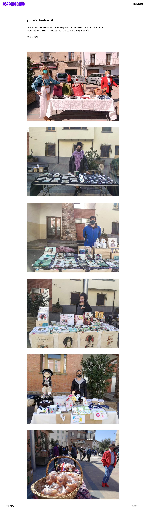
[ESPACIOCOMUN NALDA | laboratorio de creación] (14, 4)
